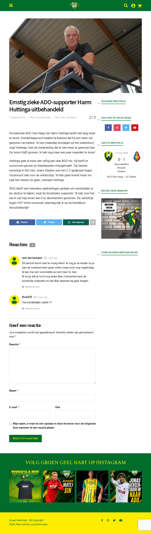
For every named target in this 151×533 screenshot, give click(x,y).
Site (57, 407)
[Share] (22, 222)
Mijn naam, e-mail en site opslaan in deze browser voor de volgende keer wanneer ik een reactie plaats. (54, 425)
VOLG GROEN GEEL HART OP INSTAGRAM (75, 462)
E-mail (14, 407)
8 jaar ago (53, 258)
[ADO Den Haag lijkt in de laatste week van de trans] (126, 486)
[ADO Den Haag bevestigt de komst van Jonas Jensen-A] (92, 486)
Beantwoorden (32, 287)
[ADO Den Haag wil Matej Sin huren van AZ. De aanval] (59, 486)
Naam (14, 390)
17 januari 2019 (17, 117)
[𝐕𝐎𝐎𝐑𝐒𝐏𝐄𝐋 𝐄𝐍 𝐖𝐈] (25, 486)
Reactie (15, 344)
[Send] (76, 222)
